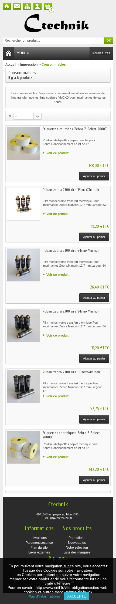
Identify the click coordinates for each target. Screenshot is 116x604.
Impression (28, 64)
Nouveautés (101, 53)
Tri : (9, 116)
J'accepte (76, 596)
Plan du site (39, 547)
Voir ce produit (57, 153)
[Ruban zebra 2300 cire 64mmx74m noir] (23, 265)
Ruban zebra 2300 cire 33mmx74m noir (71, 189)
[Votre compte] (37, 6)
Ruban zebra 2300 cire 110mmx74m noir (71, 372)
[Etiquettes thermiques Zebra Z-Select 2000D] (23, 447)
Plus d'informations (46, 596)
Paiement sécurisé (39, 543)
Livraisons (39, 538)
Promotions (77, 538)
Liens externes (39, 552)
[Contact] (17, 6)
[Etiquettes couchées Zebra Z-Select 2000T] (23, 143)
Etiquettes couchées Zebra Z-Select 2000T (75, 129)
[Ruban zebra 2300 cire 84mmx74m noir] (23, 325)
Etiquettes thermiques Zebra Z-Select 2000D (71, 435)
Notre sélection (77, 547)
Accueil (10, 64)
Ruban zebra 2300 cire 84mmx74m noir (71, 311)
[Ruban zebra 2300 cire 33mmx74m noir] (23, 204)
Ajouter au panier (94, 176)
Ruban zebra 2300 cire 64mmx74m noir (71, 250)
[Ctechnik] (58, 23)
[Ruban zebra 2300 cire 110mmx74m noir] (23, 386)
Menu (21, 53)
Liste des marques (76, 552)
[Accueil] (7, 6)
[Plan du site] (27, 6)
